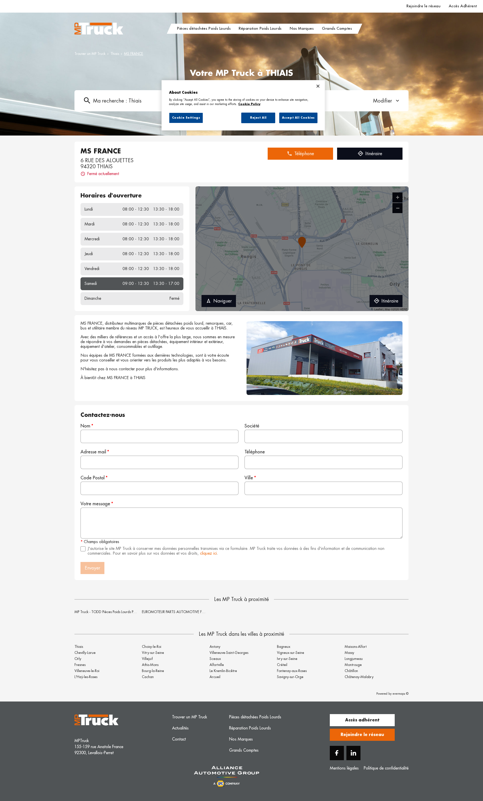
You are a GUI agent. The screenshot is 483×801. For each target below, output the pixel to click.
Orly (77, 658)
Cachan (148, 677)
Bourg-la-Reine (153, 671)
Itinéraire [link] (373, 153)
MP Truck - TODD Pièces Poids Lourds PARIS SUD (111, 612)
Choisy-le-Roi (151, 646)
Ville (249, 478)
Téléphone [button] (304, 153)
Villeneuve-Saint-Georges (229, 652)
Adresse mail (93, 452)
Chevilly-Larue (85, 652)
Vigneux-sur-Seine (290, 652)
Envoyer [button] (92, 568)
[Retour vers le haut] (464, 772)
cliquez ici (208, 553)
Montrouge (353, 664)
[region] (243, 105)
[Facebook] (337, 753)
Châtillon (351, 671)
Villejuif (147, 658)
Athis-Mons (150, 664)
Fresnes (80, 664)
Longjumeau (354, 658)
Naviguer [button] (222, 301)
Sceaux (215, 658)
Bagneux (283, 646)
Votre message (95, 504)
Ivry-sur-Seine (287, 658)
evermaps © (401, 693)
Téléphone (255, 452)
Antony (215, 646)
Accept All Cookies (298, 117)
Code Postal (92, 478)
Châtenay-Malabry (359, 677)
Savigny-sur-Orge (290, 677)
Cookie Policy (249, 104)
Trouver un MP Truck (89, 53)
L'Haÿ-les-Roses (85, 677)
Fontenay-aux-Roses (292, 671)
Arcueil (215, 677)
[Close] (318, 86)
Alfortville (217, 664)
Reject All (258, 117)
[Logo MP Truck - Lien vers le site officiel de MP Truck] (98, 29)
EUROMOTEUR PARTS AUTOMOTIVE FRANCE (177, 612)
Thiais (114, 53)
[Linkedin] (353, 753)
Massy (349, 652)
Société (252, 426)
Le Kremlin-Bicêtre (223, 671)
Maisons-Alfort (356, 646)
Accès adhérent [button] (362, 720)
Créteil (282, 664)
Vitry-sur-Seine (153, 652)
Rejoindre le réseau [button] (362, 735)
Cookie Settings (186, 117)
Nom (85, 426)
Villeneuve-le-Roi (86, 671)
